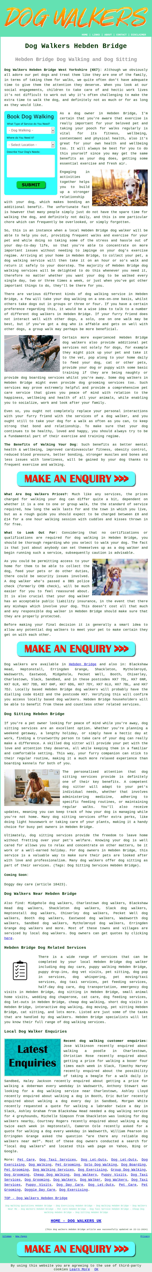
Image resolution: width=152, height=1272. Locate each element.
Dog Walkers (85, 1175)
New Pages (21, 1236)
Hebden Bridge (83, 664)
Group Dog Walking (128, 1170)
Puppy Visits (113, 1175)
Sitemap (6, 1236)
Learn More (80, 1269)
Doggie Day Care (40, 1190)
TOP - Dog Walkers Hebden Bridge (35, 1198)
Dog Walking (40, 1165)
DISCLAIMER (138, 34)
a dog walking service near (61, 1091)
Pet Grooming (67, 1165)
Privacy (145, 1236)
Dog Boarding (133, 1165)
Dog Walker (90, 1180)
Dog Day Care (70, 1185)
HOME (85, 34)
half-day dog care (56, 987)
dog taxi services (78, 982)
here (8, 938)
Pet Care (26, 1160)
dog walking (16, 260)
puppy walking (102, 967)
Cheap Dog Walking (51, 1175)
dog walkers (43, 314)
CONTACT (121, 34)
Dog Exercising (92, 1170)
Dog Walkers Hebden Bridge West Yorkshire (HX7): (53, 70)
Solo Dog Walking (100, 1165)
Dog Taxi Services (57, 1160)
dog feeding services (124, 997)
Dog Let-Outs (93, 1160)
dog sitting (69, 992)
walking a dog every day (64, 1101)
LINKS (96, 34)
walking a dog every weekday (52, 1131)
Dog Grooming (16, 1175)
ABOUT (108, 34)
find (19, 903)
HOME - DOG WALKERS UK (76, 1221)
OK (96, 1269)
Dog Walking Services (53, 1170)
